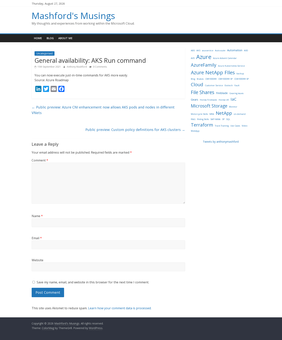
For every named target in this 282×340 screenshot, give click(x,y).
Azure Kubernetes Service (231, 66)
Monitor (233, 106)
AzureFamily (203, 65)
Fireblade (222, 93)
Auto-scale (220, 50)
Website (37, 260)
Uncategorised (44, 53)
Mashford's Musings (73, 16)
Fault (236, 85)
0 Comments (99, 66)
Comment (40, 160)
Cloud (197, 84)
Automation (234, 50)
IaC (234, 99)
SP (223, 119)
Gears (194, 99)
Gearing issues (236, 93)
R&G (193, 119)
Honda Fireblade (208, 99)
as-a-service (207, 50)
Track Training (222, 125)
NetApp (224, 113)
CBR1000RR (211, 79)
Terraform (202, 125)
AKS (198, 50)
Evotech (229, 85)
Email (37, 238)
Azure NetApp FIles (213, 72)
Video (244, 125)
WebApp (195, 131)
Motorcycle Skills (199, 114)
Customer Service (214, 85)
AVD (246, 50)
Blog (50, 38)
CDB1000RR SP (241, 79)
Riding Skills (203, 119)
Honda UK (224, 99)
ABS (193, 50)
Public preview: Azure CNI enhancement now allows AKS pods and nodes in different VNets (103, 110)
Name (37, 216)
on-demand (240, 114)
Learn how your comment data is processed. (119, 308)
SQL (228, 119)
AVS (193, 58)
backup (240, 73)
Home (38, 38)
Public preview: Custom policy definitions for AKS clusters (135, 129)
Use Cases (235, 125)
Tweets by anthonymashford (221, 141)
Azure (203, 57)
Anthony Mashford (77, 66)
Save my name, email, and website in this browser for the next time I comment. (93, 282)
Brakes (200, 79)
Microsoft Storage (209, 106)
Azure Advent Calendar (225, 58)
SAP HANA (215, 119)
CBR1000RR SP (225, 79)
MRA (211, 114)
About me (65, 38)
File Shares (202, 92)
